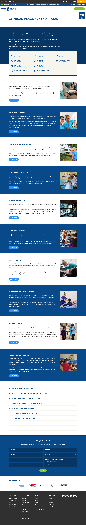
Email (50, 500)
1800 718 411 (52, 498)
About (37, 495)
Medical (17, 55)
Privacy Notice (52, 509)
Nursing (17, 61)
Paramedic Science (65, 61)
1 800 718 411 (65, 1)
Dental (61, 55)
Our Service (47, 9)
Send (43, 470)
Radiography (41, 66)
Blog (36, 502)
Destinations (38, 9)
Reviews (55, 9)
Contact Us (52, 495)
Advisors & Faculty (39, 509)
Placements (28, 9)
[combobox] (60, 450)
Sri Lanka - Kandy (13, 498)
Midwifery (17, 66)
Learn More (13, 100)
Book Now (82, 1)
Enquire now (79, 9)
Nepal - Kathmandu (14, 506)
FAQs (36, 507)
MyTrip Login (73, 1)
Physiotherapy (41, 55)
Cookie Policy (52, 506)
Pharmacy (40, 61)
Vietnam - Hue (12, 504)
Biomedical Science (20, 71)
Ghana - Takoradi (13, 513)
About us (63, 9)
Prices (70, 9)
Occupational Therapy (44, 71)
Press (36, 505)
